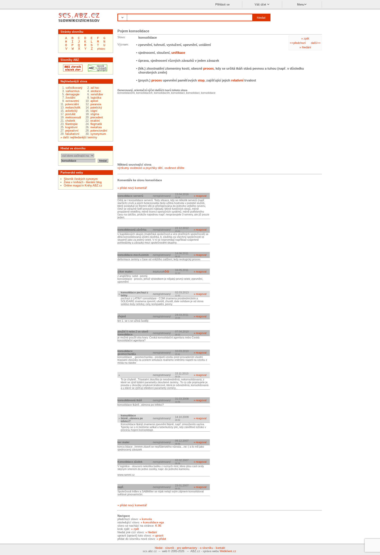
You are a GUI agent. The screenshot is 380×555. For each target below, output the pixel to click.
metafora (96, 127)
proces (208, 68)
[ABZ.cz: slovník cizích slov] (71, 70)
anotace (96, 91)
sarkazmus (73, 91)
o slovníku (206, 548)
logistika (96, 97)
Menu (300, 4)
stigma (94, 114)
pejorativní (72, 130)
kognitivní (71, 127)
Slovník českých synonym (81, 179)
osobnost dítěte (174, 168)
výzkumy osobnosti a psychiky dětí (140, 168)
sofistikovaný (74, 87)
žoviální (70, 97)
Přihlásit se (222, 4)
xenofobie (97, 94)
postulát (70, 114)
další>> (316, 43)
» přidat (161, 539)
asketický (71, 110)
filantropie (71, 124)
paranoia (95, 104)
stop (201, 80)
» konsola (145, 519)
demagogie (72, 94)
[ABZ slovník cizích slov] (79, 22)
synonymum (98, 134)
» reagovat (200, 195)
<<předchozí (298, 43)
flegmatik (96, 124)
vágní (93, 110)
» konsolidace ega (152, 522)
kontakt (220, 548)
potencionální (98, 130)
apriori (94, 101)
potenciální (72, 104)
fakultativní (72, 134)
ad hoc (95, 87)
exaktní (95, 120)
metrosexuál (73, 117)
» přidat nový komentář (132, 188)
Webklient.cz (228, 551)
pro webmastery (187, 548)
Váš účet (261, 4)
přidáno (101, 48)
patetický (96, 107)
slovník (169, 548)
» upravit (157, 535)
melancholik (72, 107)
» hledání (305, 47)
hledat (261, 17)
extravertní (72, 101)
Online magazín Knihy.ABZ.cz (83, 185)
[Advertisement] (150, 128)
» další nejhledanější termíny (78, 137)
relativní (237, 80)
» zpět (305, 38)
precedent (96, 117)
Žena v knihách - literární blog (83, 182)
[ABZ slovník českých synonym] (96, 70)
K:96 (158, 525)
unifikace (178, 52)
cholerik (70, 120)
